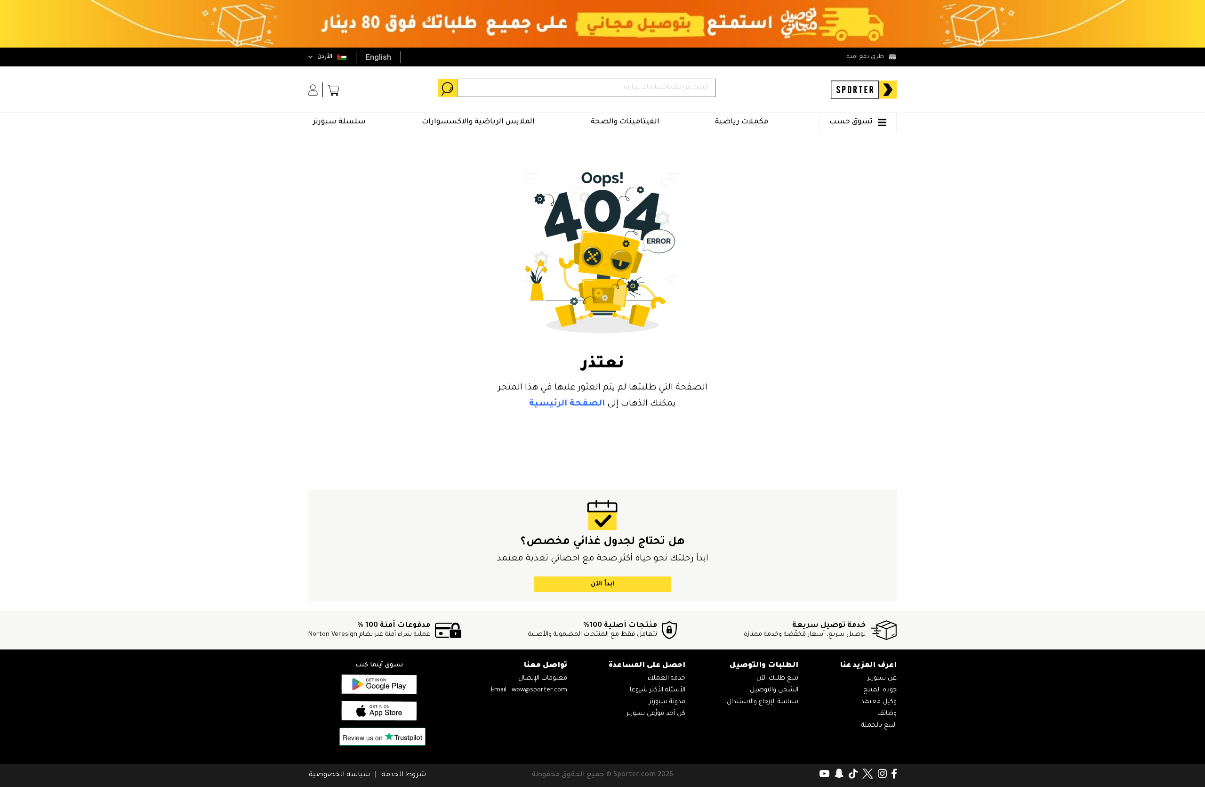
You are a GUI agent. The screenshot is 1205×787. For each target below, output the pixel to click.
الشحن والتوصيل (774, 690)
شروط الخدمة (403, 775)
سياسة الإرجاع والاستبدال (762, 702)
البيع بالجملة (879, 725)
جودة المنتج (880, 690)
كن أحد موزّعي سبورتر (656, 713)
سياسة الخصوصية (339, 775)
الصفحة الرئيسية (567, 404)
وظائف (887, 713)
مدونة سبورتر (667, 702)
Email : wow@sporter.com (529, 690)
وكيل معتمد (879, 702)
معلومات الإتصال (542, 678)
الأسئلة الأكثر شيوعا (657, 690)
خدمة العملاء (666, 678)
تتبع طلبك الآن (777, 678)
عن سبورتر (882, 678)
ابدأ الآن (602, 584)
